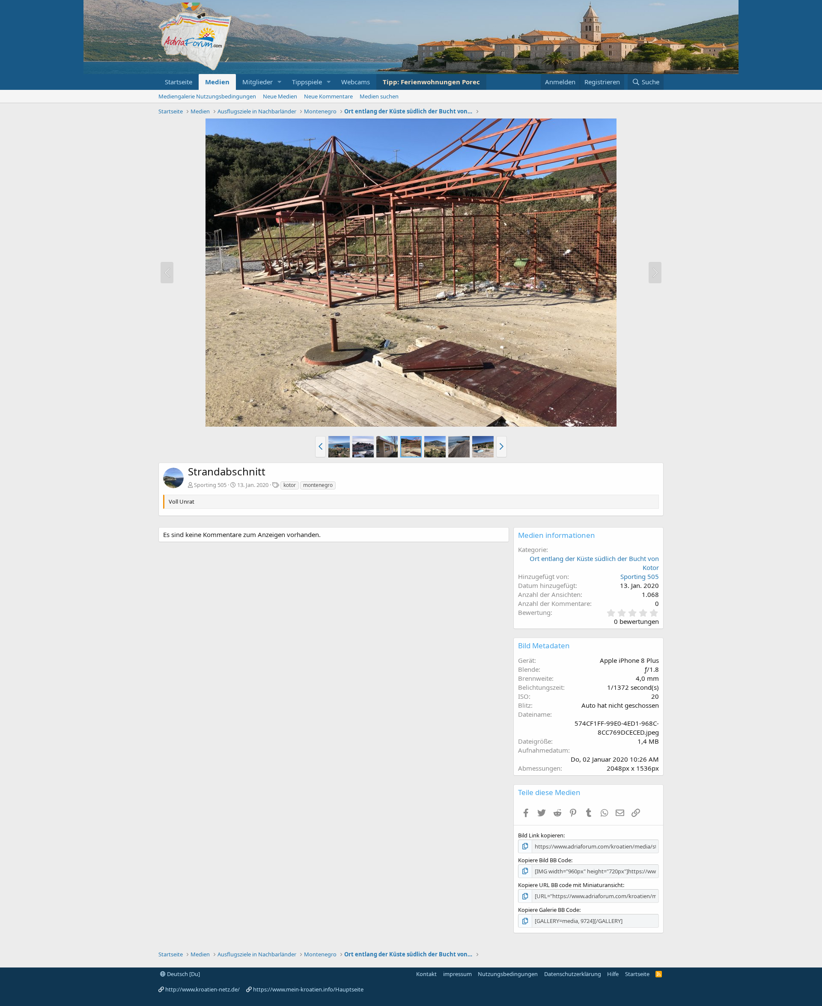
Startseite (178, 81)
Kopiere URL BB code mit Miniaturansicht (570, 885)
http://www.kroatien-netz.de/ (202, 989)
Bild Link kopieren (540, 835)
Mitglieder (257, 81)
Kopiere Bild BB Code (544, 860)
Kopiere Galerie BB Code (548, 910)
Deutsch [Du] (183, 974)
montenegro (318, 485)
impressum (457, 974)
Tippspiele (307, 81)
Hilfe (613, 974)
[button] (280, 82)
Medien (217, 81)
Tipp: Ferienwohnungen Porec (431, 81)
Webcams (355, 81)
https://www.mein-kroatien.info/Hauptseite (308, 989)
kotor (289, 485)
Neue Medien (280, 96)
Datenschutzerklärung (572, 974)
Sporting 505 (210, 485)
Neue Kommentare (328, 96)
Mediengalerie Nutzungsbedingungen (207, 96)
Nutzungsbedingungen (508, 974)
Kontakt (426, 974)
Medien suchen (379, 96)
